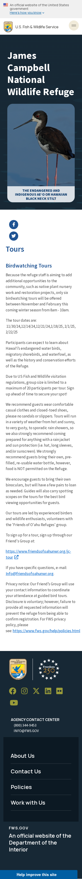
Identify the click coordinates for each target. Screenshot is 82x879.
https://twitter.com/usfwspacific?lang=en (44, 236)
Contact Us (26, 771)
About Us (23, 755)
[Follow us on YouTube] (15, 703)
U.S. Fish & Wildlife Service (37, 27)
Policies (21, 787)
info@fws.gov (26, 730)
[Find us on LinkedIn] (49, 691)
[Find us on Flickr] (61, 691)
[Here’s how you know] (41, 9)
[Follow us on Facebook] (14, 691)
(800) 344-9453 (25, 725)
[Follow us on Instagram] (26, 691)
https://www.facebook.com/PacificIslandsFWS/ (44, 224)
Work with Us (28, 802)
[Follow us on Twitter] (38, 691)
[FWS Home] (8, 27)
